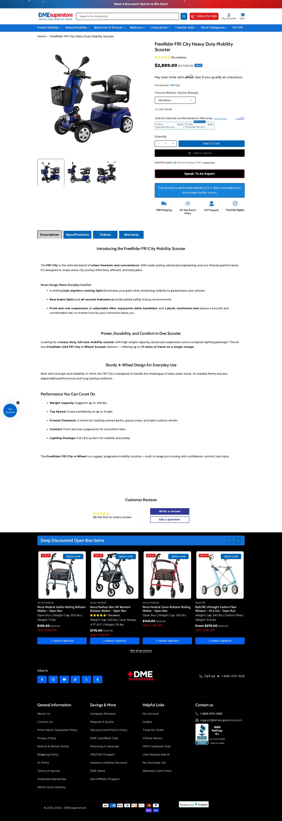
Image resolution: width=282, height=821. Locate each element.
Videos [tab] (105, 235)
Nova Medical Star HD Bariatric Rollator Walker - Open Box (110, 609)
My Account (151, 713)
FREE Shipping (164, 210)
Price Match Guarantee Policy (57, 730)
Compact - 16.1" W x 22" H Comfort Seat (219, 600)
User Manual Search (156, 754)
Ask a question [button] (169, 519)
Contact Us (45, 721)
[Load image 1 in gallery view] (51, 172)
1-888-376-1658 (233, 676)
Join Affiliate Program (105, 779)
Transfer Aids (184, 27)
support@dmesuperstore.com (221, 720)
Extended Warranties (51, 779)
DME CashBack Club (104, 738)
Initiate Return (152, 738)
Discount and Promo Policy (109, 730)
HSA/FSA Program (102, 754)
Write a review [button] (169, 511)
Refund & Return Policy (53, 746)
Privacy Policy (46, 738)
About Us (43, 713)
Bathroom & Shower (108, 27)
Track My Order (153, 730)
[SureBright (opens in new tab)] (239, 118)
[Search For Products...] (184, 16)
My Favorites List (154, 762)
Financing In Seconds (104, 746)
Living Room (159, 27)
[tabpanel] (141, 355)
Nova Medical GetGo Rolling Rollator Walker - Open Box (61, 609)
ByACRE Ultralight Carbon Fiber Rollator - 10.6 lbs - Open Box (216, 609)
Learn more (209, 162)
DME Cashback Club (157, 746)
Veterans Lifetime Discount (108, 762)
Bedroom (136, 27)
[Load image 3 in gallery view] (107, 172)
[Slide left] (229, 540)
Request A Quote (102, 721)
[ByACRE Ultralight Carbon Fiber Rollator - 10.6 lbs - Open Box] (220, 575)
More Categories (213, 27)
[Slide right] (238, 540)
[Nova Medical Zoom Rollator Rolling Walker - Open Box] (167, 575)
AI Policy (43, 762)
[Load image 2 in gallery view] (79, 172)
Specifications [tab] (77, 235)
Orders (147, 721)
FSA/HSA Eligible (235, 210)
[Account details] (229, 15)
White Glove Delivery (51, 787)
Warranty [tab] (131, 235)
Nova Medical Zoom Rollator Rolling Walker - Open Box (166, 609)
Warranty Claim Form (157, 770)
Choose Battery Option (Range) (176, 92)
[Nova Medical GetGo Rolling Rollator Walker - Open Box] (62, 575)
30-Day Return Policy (188, 212)
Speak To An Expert (199, 174)
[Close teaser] (18, 402)
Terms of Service (48, 770)
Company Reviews (103, 713)
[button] (242, 15)
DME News (97, 770)
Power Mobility (47, 27)
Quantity (160, 136)
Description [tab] (49, 235)
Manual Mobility (76, 27)
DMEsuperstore (75, 807)
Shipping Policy (47, 754)
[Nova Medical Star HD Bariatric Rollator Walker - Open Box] (115, 575)
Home (41, 36)
